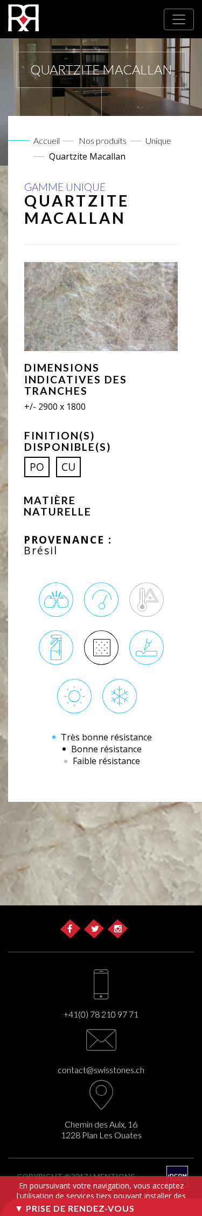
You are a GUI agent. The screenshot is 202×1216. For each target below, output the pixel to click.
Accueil (46, 140)
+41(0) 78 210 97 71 (101, 1014)
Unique (158, 140)
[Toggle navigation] (179, 19)
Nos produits (103, 140)
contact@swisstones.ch (101, 1069)
